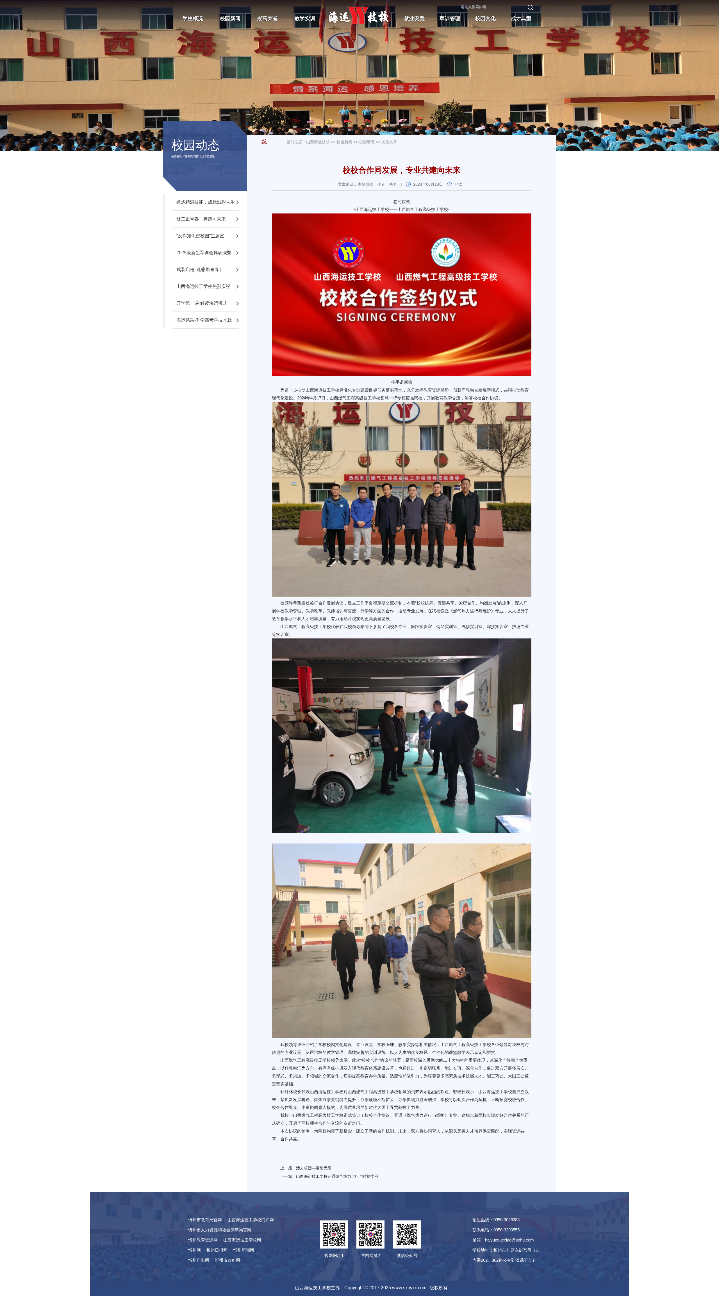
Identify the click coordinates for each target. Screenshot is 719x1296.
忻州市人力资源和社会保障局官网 (219, 1229)
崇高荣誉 (267, 18)
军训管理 (450, 18)
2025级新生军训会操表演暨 (203, 252)
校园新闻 (230, 18)
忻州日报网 (216, 1250)
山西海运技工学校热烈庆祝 (203, 286)
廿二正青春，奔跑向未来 (201, 219)
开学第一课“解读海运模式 (201, 303)
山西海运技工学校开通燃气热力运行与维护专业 (337, 1176)
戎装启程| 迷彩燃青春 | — (201, 269)
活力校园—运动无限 (313, 1168)
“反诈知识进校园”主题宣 (200, 235)
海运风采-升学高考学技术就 (204, 320)
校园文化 (485, 18)
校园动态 (367, 142)
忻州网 (194, 1250)
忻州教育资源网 (203, 1240)
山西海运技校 (318, 142)
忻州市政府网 (227, 1260)
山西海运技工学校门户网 (250, 1219)
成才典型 (521, 18)
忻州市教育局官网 (205, 1219)
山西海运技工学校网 (242, 1240)
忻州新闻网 (243, 1250)
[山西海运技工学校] (359, 30)
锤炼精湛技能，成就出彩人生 (205, 202)
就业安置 (414, 18)
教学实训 (305, 18)
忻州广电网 (198, 1260)
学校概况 (193, 18)
